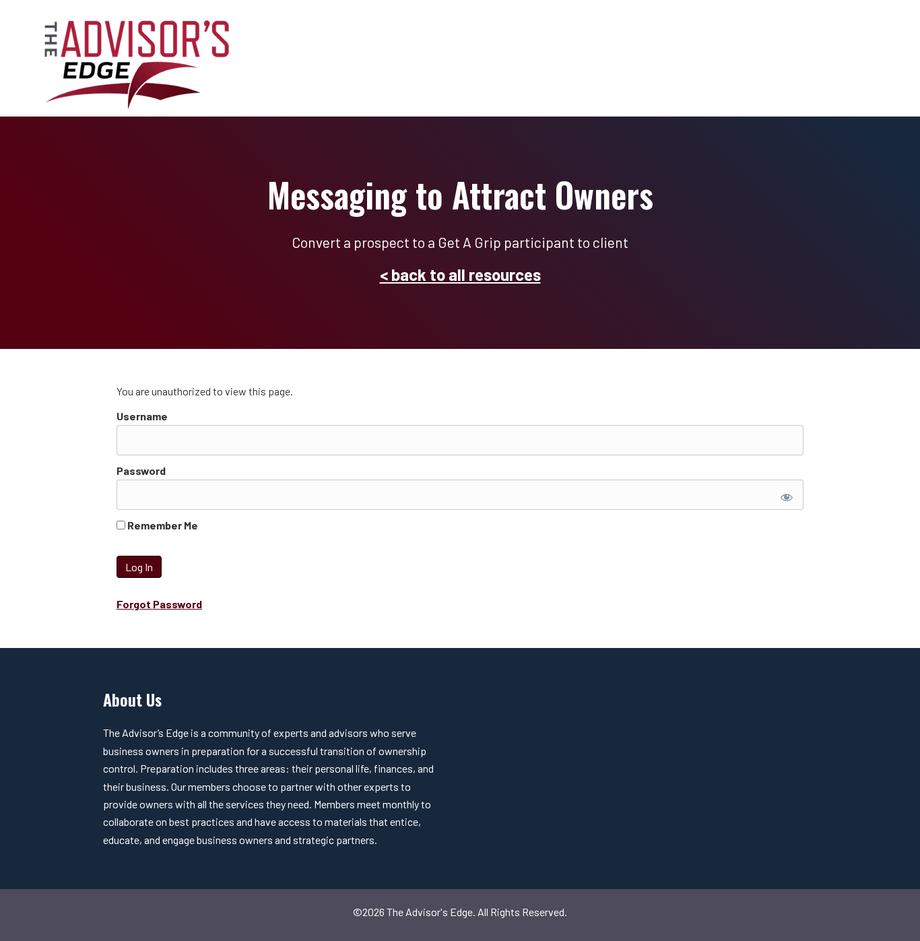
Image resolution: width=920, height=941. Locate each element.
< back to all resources (460, 274)
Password (141, 470)
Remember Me (161, 525)
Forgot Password (159, 603)
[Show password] (784, 495)
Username (142, 416)
